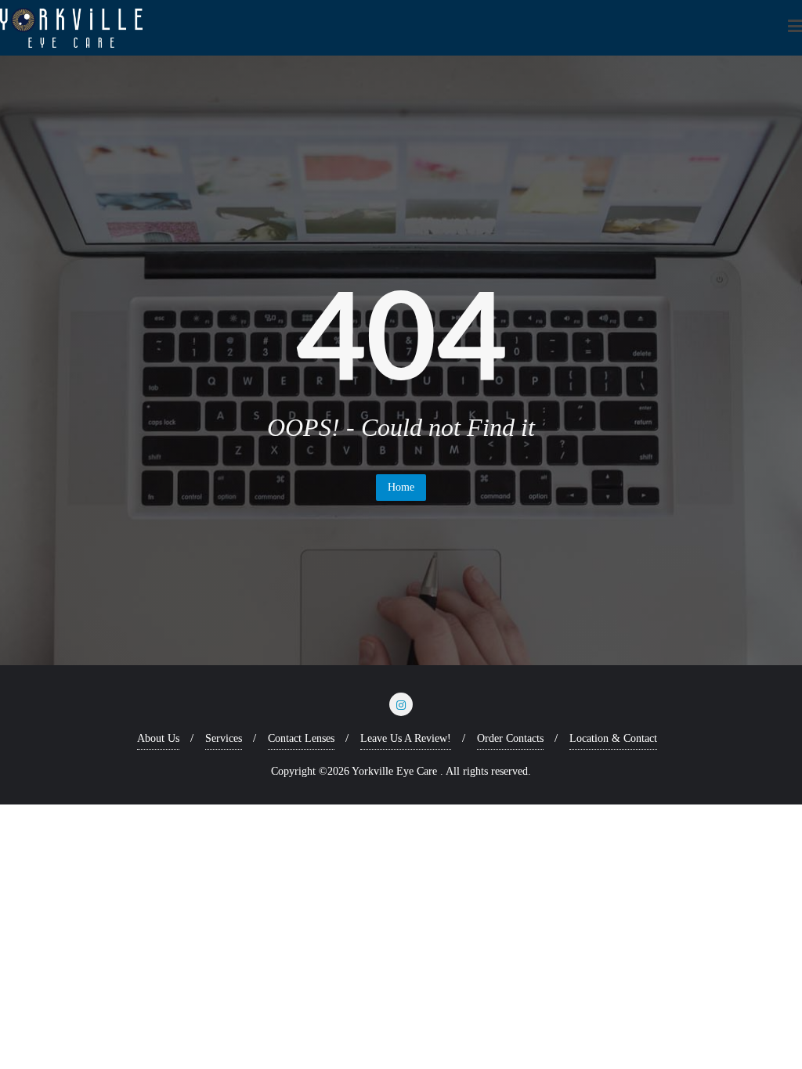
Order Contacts (510, 738)
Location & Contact (613, 738)
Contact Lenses (301, 738)
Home (401, 487)
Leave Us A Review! (405, 738)
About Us (158, 738)
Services (223, 738)
